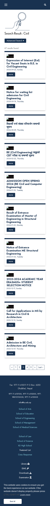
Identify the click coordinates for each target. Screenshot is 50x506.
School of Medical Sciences (25, 427)
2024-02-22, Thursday (15, 158)
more (11, 74)
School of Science (25, 441)
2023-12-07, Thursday (15, 348)
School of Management (25, 422)
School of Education (25, 413)
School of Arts (25, 409)
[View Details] (10, 55)
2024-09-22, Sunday (15, 69)
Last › (40, 367)
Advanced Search (15, 40)
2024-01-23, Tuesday (15, 190)
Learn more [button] (25, 495)
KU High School (25, 445)
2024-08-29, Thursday (15, 130)
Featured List (25, 450)
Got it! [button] (12, 501)
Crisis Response (25, 454)
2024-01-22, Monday (15, 225)
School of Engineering (25, 418)
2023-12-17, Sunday (14, 288)
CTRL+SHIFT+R (12, 495)
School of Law (25, 436)
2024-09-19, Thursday (15, 101)
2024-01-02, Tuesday (15, 256)
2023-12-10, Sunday (14, 320)
